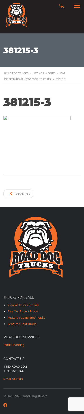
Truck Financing (13, 345)
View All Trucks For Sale (23, 305)
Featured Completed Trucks (26, 318)
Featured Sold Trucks (22, 324)
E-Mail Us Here (13, 379)
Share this (22, 194)
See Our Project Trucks (23, 311)
